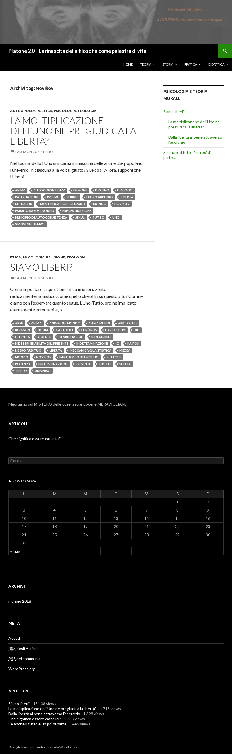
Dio (137, 330)
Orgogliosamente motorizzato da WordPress (42, 747)
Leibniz (72, 197)
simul (80, 217)
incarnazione (27, 197)
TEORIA (145, 64)
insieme (53, 197)
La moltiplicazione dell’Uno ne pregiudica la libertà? (73, 131)
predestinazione (76, 210)
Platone (114, 357)
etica (47, 111)
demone (80, 190)
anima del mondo (65, 323)
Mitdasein (23, 204)
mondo (99, 204)
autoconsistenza (49, 190)
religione (55, 257)
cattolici (64, 330)
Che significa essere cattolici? (34, 438)
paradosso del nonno (34, 210)
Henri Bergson (71, 337)
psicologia (65, 111)
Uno (116, 217)
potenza (23, 364)
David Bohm (115, 330)
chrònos (89, 330)
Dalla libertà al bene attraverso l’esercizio (44, 713)
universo (43, 370)
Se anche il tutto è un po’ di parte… (38, 723)
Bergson (22, 330)
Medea (124, 350)
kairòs (133, 343)
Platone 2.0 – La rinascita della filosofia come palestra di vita (77, 51)
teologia (87, 111)
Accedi (14, 638)
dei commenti (24, 658)
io (117, 343)
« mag (15, 551)
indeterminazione (92, 343)
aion (19, 323)
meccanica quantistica (90, 350)
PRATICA (190, 64)
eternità (22, 337)
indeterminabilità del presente (41, 343)
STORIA (167, 64)
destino (102, 190)
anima (20, 190)
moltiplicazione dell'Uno (62, 204)
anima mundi (99, 323)
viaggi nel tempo (30, 224)
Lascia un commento (34, 152)
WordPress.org (21, 668)
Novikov (122, 204)
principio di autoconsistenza (41, 217)
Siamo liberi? (41, 267)
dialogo (125, 190)
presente (83, 364)
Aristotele (127, 323)
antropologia (25, 111)
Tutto (98, 217)
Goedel (44, 337)
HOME (128, 64)
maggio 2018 (19, 601)
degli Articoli (23, 648)
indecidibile (101, 337)
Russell (105, 364)
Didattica (216, 64)
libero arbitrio (99, 197)
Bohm (43, 330)
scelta (125, 364)
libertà (127, 197)
